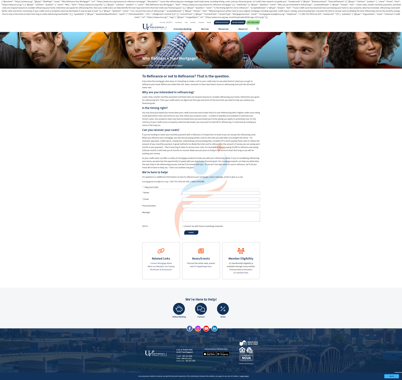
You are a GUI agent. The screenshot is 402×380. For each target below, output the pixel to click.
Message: (146, 212)
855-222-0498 (187, 356)
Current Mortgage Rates (161, 263)
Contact (201, 22)
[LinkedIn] (213, 328)
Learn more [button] (244, 376)
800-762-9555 (176, 181)
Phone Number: (149, 205)
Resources (223, 29)
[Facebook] (189, 328)
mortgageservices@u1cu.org (155, 181)
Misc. (151, 65)
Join (186, 22)
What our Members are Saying (161, 266)
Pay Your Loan (253, 22)
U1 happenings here (202, 266)
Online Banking (238, 22)
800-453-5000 (190, 361)
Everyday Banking (182, 29)
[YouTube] (205, 328)
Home (145, 65)
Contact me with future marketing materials (203, 226)
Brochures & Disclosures (161, 269)
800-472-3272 (187, 358)
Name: (146, 192)
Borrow (205, 29)
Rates (209, 22)
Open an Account (222, 22)
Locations (178, 22)
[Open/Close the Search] (257, 29)
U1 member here (240, 272)
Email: (146, 199)
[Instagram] (197, 328)
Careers (193, 22)
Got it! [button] (391, 376)
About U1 (243, 29)
